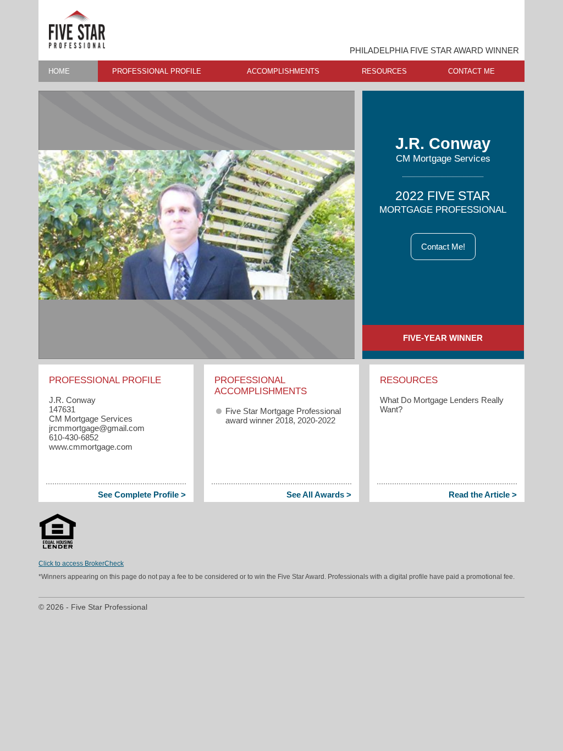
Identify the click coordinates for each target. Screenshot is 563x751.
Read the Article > (483, 494)
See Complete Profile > (142, 494)
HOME (59, 71)
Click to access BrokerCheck (81, 563)
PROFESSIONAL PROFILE (156, 71)
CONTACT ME (471, 71)
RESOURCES (384, 71)
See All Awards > (318, 494)
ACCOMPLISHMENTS (283, 71)
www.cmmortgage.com (91, 446)
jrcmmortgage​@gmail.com (97, 428)
